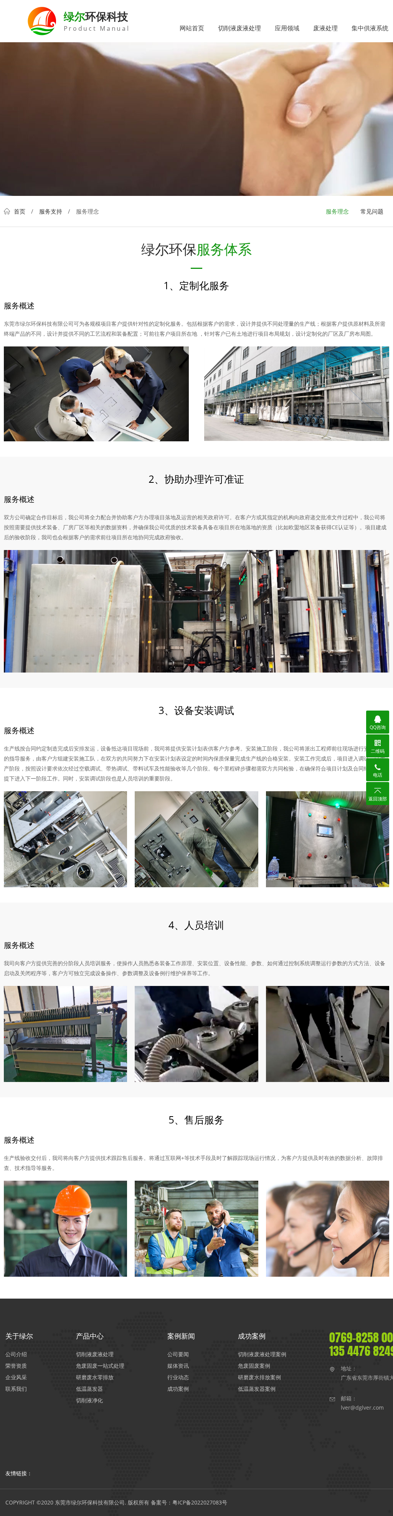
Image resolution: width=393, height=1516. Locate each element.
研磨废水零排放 (95, 1377)
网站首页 (192, 28)
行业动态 (178, 1377)
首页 (19, 211)
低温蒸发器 (89, 1388)
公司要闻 (178, 1354)
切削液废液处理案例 (262, 1354)
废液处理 (325, 28)
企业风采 (16, 1377)
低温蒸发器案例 (257, 1388)
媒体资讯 (178, 1365)
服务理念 (337, 211)
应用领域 (287, 28)
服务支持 (50, 211)
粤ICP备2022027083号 (199, 1502)
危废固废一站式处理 (100, 1365)
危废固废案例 (254, 1365)
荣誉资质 (16, 1365)
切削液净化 (89, 1400)
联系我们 (16, 1388)
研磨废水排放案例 (259, 1377)
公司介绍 (16, 1354)
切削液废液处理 (239, 28)
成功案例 (178, 1388)
